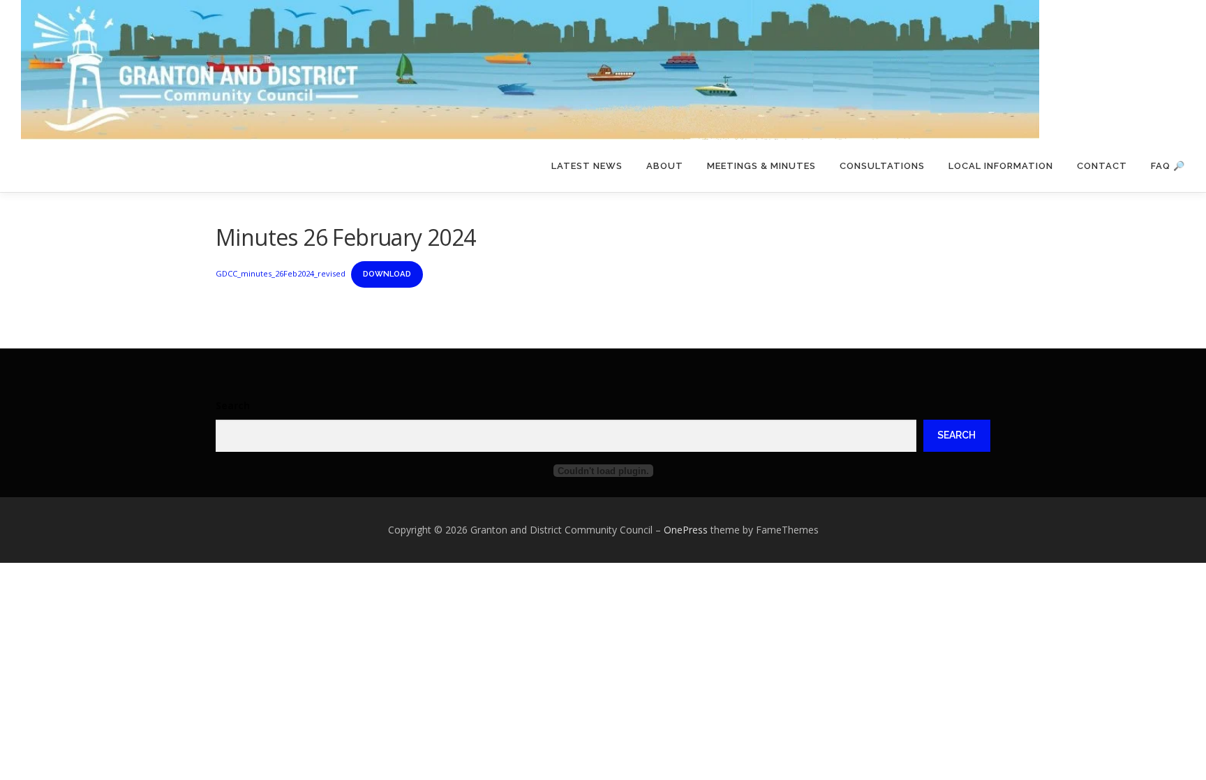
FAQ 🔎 (1168, 166)
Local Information (1000, 166)
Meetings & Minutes (761, 166)
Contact (1102, 166)
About (664, 166)
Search (233, 405)
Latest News (587, 166)
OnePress (686, 529)
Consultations (882, 166)
